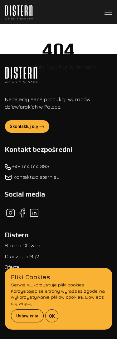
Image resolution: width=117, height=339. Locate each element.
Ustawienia (27, 315)
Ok (52, 316)
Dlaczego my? (22, 256)
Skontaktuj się (24, 126)
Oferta (12, 267)
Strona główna (22, 245)
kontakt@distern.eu (36, 177)
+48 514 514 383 (30, 166)
